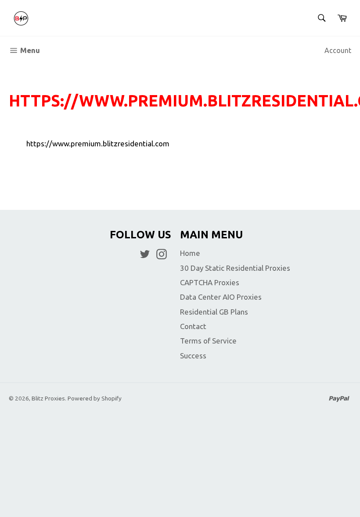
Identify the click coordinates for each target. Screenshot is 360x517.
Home (190, 253)
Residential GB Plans (214, 312)
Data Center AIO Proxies (221, 297)
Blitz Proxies (48, 398)
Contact (193, 326)
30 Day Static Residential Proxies (235, 268)
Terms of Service (208, 340)
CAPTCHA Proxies (209, 282)
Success (193, 355)
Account (337, 50)
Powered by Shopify (95, 398)
